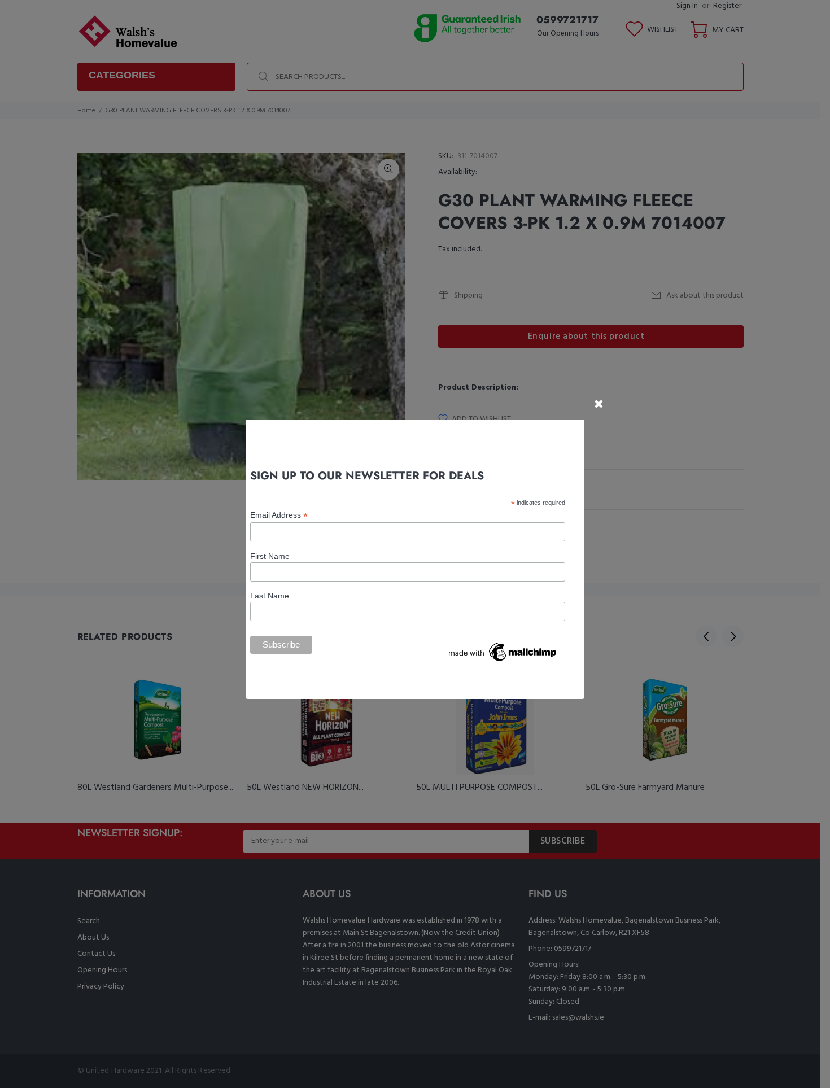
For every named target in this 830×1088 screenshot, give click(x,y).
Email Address (279, 515)
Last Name (269, 595)
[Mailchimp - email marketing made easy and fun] (503, 651)
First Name (270, 556)
